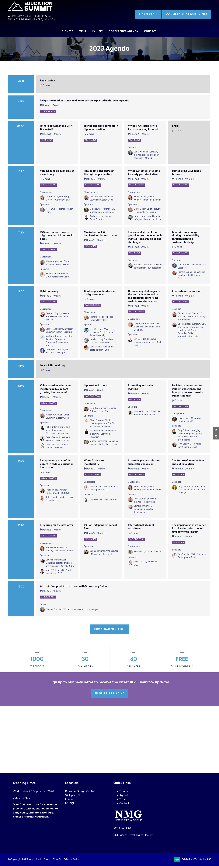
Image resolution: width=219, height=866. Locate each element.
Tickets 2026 (148, 14)
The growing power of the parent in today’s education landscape (56, 464)
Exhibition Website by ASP (196, 859)
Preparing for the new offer (56, 525)
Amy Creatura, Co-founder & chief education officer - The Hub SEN (191, 490)
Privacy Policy (71, 859)
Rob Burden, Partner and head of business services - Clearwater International (59, 430)
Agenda (124, 795)
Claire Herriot (144, 835)
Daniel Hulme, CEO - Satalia (103, 500)
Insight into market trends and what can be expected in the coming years (84, 101)
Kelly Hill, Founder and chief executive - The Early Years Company (147, 327)
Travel (123, 799)
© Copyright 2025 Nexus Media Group (29, 859)
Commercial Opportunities (186, 14)
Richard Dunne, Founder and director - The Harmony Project (191, 275)
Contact (150, 31)
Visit (83, 31)
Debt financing (49, 291)
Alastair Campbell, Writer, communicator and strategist (72, 610)
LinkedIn (165, 784)
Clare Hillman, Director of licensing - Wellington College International (192, 317)
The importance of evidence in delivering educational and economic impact (189, 528)
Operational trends (96, 385)
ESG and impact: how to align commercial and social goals (57, 235)
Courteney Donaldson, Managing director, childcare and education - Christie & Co (60, 563)
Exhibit (97, 31)
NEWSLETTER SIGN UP (109, 693)
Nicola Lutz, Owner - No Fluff (148, 552)
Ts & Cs (57, 859)
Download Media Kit (109, 629)
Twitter (216, 436)
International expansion (186, 291)
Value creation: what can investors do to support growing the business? (55, 389)
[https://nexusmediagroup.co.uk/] (128, 821)
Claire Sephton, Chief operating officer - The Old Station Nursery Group (102, 423)
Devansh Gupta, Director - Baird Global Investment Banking (58, 317)
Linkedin (216, 430)
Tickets (67, 31)
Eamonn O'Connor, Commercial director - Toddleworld (144, 509)
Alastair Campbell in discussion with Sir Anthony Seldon (74, 586)
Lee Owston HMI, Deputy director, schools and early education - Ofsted (146, 155)
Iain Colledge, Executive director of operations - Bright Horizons (148, 342)
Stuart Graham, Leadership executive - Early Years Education (103, 434)
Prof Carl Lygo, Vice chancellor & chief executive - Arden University (104, 332)
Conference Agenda (123, 31)
